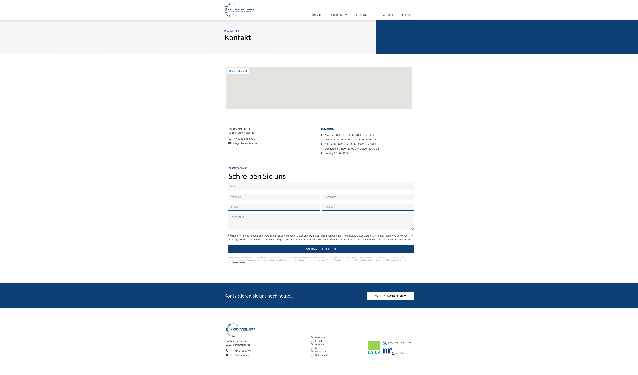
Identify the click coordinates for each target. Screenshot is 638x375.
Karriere (388, 14)
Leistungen (362, 14)
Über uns (337, 14)
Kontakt (408, 14)
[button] (390, 296)
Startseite (316, 14)
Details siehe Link (239, 263)
